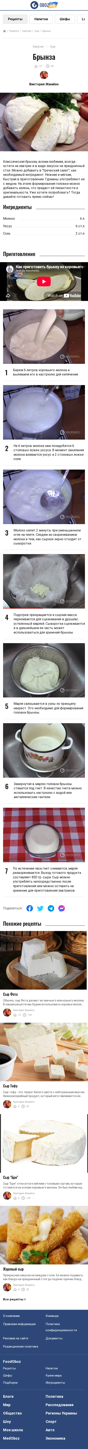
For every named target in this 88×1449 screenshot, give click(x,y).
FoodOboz (12, 1361)
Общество (12, 1413)
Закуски (26, 31)
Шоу (7, 1421)
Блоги (8, 1396)
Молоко (9, 219)
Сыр (36, 31)
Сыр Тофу (10, 1085)
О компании (11, 1316)
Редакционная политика (20, 1346)
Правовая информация (19, 1324)
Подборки (10, 1382)
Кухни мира (54, 1375)
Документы (54, 1338)
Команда (52, 1316)
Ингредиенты (55, 1382)
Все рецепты (13, 1299)
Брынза (46, 31)
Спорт (51, 1421)
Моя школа (13, 1430)
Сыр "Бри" (10, 1177)
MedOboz (11, 1438)
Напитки (41, 19)
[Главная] (4, 31)
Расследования (59, 1405)
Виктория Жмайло (24, 1010)
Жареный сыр (13, 1268)
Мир (6, 1405)
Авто (50, 1430)
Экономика (55, 1438)
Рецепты (15, 19)
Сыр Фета (10, 994)
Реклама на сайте (15, 1338)
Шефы (65, 19)
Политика (54, 1396)
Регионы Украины (61, 1413)
